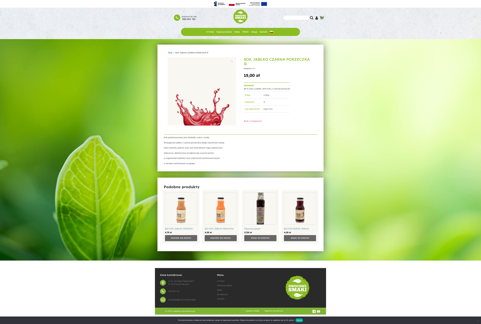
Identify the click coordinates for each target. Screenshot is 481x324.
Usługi (254, 32)
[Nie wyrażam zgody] (478, 320)
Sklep (237, 32)
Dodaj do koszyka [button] (260, 238)
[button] (232, 61)
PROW (245, 32)
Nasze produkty (224, 32)
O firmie (210, 32)
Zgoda (299, 320)
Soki (253, 68)
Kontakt (263, 32)
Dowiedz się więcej (181, 238)
